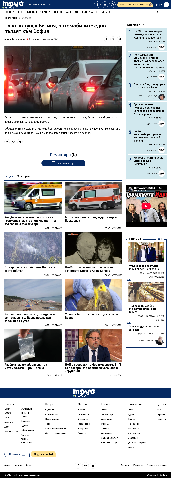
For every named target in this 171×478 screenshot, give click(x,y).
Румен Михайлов (156, 277)
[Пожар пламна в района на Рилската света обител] (33, 248)
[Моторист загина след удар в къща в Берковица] (93, 198)
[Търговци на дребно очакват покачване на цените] (146, 292)
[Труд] (84, 393)
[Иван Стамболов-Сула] (159, 340)
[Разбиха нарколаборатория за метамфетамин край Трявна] (33, 345)
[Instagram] (112, 4)
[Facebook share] (106, 39)
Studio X (163, 475)
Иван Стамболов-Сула (144, 341)
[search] (156, 12)
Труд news (159, 320)
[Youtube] (105, 4)
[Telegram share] (119, 39)
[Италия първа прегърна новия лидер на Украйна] (146, 252)
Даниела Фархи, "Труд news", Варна (147, 96)
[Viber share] (113, 39)
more (150, 12)
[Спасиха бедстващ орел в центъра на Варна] (93, 295)
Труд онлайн (18, 39)
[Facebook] (97, 4)
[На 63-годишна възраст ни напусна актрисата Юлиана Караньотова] (93, 248)
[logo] (13, 5)
